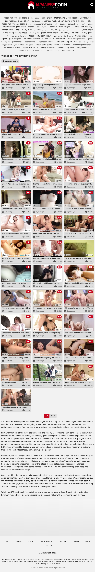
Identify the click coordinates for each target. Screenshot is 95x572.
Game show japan (63, 41)
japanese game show (69, 24)
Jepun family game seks (76, 39)
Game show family (12, 47)
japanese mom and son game (69, 30)
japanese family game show (45, 24)
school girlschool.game (50, 50)
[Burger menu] (3, 4)
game (37, 18)
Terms (76, 541)
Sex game (29, 45)
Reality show (27, 30)
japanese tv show (46, 42)
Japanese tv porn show (40, 36)
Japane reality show (30, 47)
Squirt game (34, 33)
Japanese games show (82, 45)
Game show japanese (65, 47)
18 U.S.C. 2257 (47, 546)
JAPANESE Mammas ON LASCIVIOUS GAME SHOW (44, 39)
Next (53, 416)
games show (17, 42)
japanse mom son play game (60, 27)
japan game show (49, 32)
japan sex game (15, 39)
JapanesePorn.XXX (45, 568)
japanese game (42, 27)
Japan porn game (44, 44)
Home (6, 541)
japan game (57, 36)
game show (47, 18)
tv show (31, 27)
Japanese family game (18, 36)
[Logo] (47, 5)
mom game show (48, 47)
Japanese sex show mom (29, 50)
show (83, 24)
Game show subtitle (62, 45)
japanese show (30, 42)
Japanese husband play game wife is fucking (63, 21)
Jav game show (83, 47)
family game (68, 36)
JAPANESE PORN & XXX (47, 553)
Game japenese (79, 42)
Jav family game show (69, 33)
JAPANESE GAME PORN (45, 29)
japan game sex (68, 50)
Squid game (36, 21)
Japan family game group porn (18, 18)
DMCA (87, 541)
